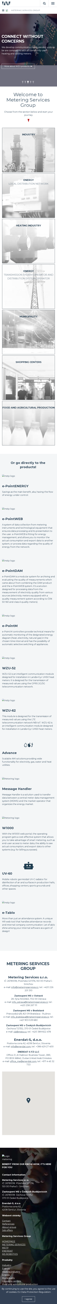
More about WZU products (16, 66)
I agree (28, 1299)
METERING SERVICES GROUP (25, 10)
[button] (28, 1100)
